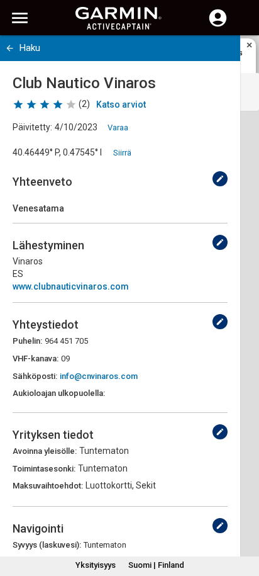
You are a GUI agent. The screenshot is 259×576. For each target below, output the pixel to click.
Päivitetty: (32, 127)
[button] (243, 518)
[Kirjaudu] (217, 25)
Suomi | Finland (156, 565)
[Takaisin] (9, 48)
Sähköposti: (35, 376)
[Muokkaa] (220, 178)
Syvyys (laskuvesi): (47, 545)
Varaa (117, 127)
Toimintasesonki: (44, 468)
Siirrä (122, 152)
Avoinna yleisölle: (45, 451)
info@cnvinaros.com (99, 376)
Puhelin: (27, 341)
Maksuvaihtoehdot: (48, 485)
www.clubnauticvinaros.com (71, 286)
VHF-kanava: (35, 358)
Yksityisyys (95, 565)
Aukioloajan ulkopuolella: (59, 393)
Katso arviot (121, 104)
